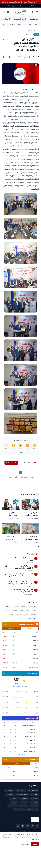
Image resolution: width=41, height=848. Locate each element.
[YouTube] (28, 826)
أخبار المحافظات (20, 19)
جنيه (21, 618)
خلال (3, 24)
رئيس (18, 614)
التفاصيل (25, 844)
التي (26, 614)
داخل (34, 806)
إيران (7, 610)
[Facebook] (37, 826)
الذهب (29, 628)
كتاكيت (16, 763)
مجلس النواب (24, 610)
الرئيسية (34, 19)
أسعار (12, 806)
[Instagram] (18, 826)
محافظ (33, 614)
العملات (11, 628)
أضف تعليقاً (11, 463)
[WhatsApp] (23, 826)
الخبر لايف (28, 24)
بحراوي (30, 30)
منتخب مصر (19, 810)
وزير (11, 614)
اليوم (15, 610)
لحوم (34, 763)
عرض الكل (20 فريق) (20, 754)
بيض (25, 763)
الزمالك (11, 24)
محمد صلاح (33, 810)
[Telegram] (32, 826)
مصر (34, 610)
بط (6, 763)
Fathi (36, 57)
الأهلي (19, 24)
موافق (35, 844)
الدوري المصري (31, 618)
